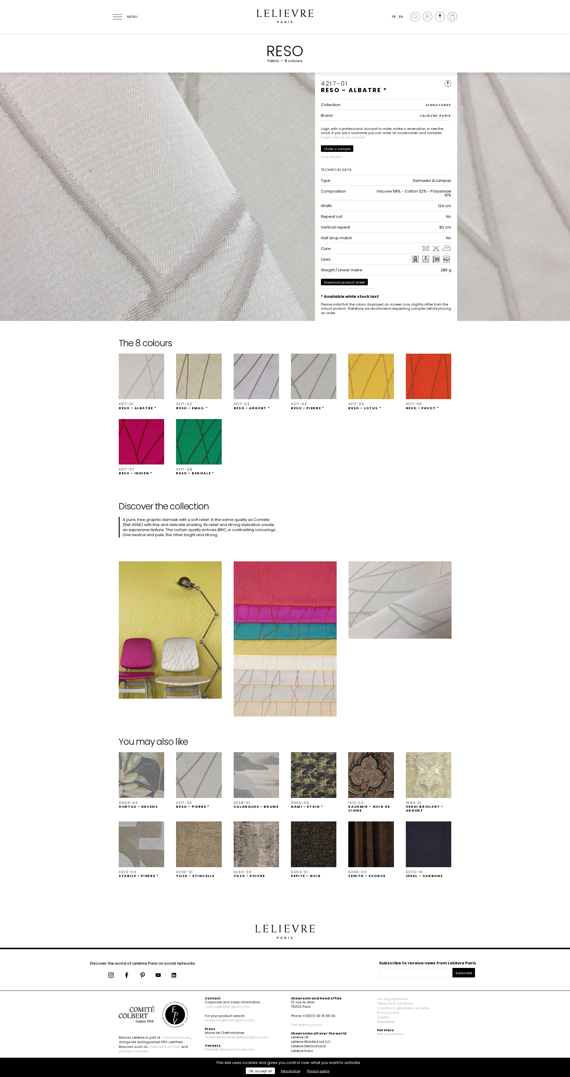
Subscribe (463, 973)
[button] (141, 382)
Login (325, 137)
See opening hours (306, 1024)
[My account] (427, 16)
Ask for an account (349, 137)
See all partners (390, 1034)
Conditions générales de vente (403, 1008)
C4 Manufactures (176, 1037)
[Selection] (440, 16)
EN (401, 16)
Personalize (290, 1071)
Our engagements (392, 998)
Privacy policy (388, 1012)
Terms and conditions (395, 1003)
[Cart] (452, 16)
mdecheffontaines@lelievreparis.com (236, 1037)
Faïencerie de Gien (164, 1046)
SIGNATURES (439, 105)
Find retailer (331, 157)
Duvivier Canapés (133, 1051)
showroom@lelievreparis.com (229, 1020)
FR (394, 16)
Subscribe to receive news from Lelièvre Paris (427, 963)
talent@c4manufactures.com (229, 1049)
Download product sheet (344, 282)
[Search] (415, 16)
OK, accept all (260, 1071)
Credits (383, 1017)
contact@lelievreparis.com (227, 1006)
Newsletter (386, 1021)
